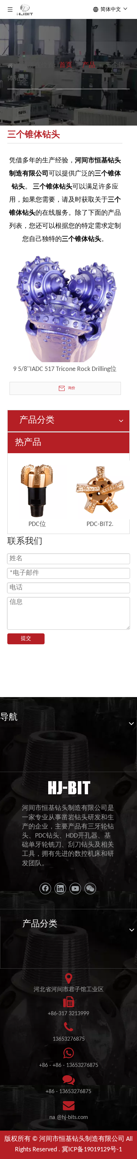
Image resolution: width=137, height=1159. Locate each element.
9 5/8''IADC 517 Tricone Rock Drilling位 (65, 369)
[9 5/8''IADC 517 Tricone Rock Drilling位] (64, 307)
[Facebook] (45, 888)
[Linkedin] (60, 888)
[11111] (68, 787)
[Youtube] (75, 888)
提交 (26, 638)
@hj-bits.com (72, 1117)
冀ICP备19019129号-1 (92, 1149)
